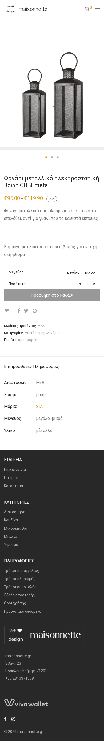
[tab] (52, 367)
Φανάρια (53, 333)
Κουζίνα (11, 520)
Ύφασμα (11, 544)
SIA (39, 406)
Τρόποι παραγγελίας (21, 571)
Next (99, 82)
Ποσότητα (17, 284)
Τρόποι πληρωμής (19, 579)
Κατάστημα (13, 486)
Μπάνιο (10, 536)
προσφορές (27, 340)
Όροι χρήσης (15, 603)
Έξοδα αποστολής (19, 595)
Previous (5, 82)
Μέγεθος (16, 272)
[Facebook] (5, 719)
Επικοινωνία (15, 469)
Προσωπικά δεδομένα (22, 611)
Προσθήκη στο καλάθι (52, 295)
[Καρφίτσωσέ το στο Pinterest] (35, 311)
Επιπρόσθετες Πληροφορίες (31, 366)
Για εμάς (11, 478)
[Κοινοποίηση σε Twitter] (26, 311)
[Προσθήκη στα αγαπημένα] (8, 310)
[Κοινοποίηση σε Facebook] (18, 311)
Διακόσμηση (34, 333)
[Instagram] (13, 719)
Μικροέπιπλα (15, 528)
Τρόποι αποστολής (20, 587)
